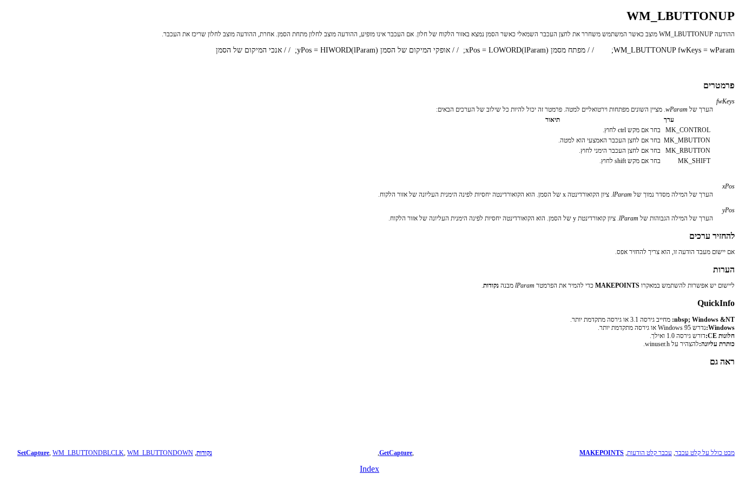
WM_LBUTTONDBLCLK (88, 453)
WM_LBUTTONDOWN (160, 453)
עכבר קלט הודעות (649, 453)
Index (369, 468)
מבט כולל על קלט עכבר (705, 453)
